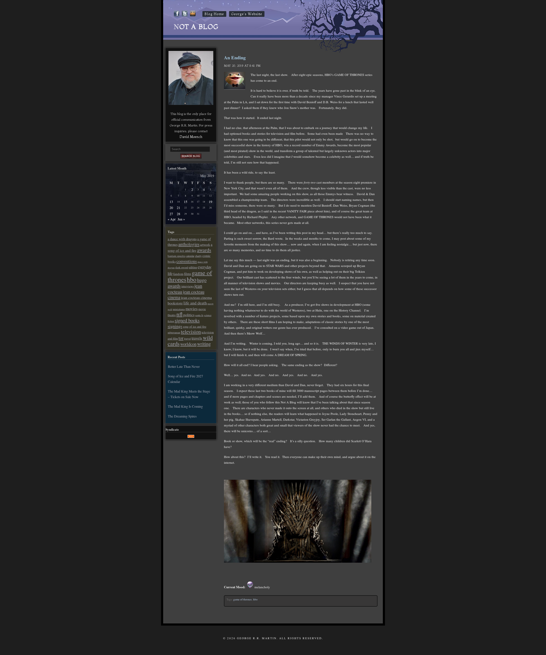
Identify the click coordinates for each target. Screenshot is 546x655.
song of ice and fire (194, 327)
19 (210, 201)
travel (187, 339)
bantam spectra (176, 256)
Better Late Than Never (184, 366)
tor (181, 338)
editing (193, 267)
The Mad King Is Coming (185, 406)
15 (185, 201)
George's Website (246, 14)
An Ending (235, 57)
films (187, 273)
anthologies (188, 244)
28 (178, 214)
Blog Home (214, 14)
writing (204, 344)
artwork (205, 244)
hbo (255, 599)
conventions (186, 261)
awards (204, 249)
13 (171, 201)
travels (197, 338)
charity (198, 256)
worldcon (188, 344)
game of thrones (242, 599)
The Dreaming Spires (182, 416)
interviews (187, 286)
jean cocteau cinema (186, 294)
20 (171, 207)
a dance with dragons (182, 239)
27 (171, 214)
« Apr (172, 219)
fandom (178, 274)
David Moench (191, 137)
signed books (187, 320)
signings (175, 326)
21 (178, 207)
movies (192, 309)
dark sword (181, 267)
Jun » (181, 219)
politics (189, 314)
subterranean (174, 332)
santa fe (199, 315)
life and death (195, 303)
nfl (179, 314)
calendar (190, 256)
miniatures (179, 309)
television (191, 331)
